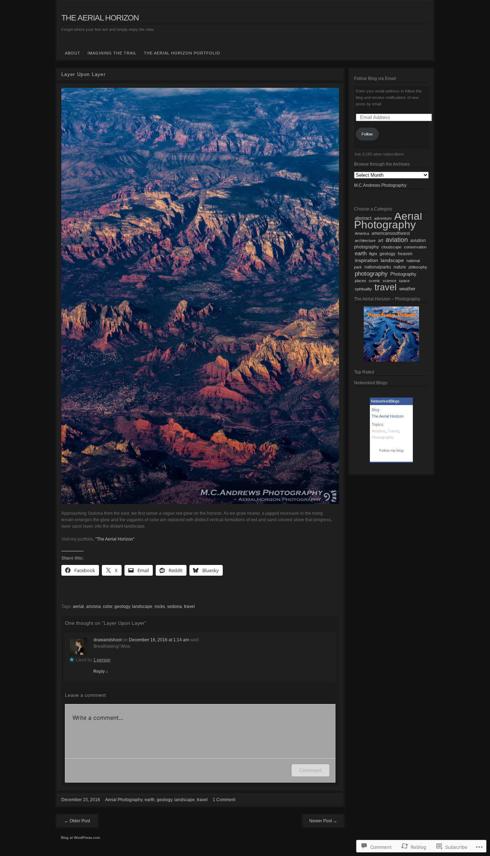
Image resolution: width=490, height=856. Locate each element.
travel (189, 606)
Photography (403, 274)
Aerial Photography (123, 799)
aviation (397, 239)
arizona (93, 606)
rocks (160, 606)
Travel (393, 431)
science (389, 281)
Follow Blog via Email (375, 78)
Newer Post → (323, 820)
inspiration (366, 260)
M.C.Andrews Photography (380, 185)
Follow (367, 134)
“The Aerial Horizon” (115, 539)
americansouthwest (391, 233)
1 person (101, 659)
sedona (174, 606)
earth (150, 799)
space (404, 281)
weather (407, 288)
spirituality (363, 289)
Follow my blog (391, 450)
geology (122, 606)
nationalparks (377, 267)
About (72, 53)
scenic (374, 281)
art (380, 240)
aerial (78, 606)
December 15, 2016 (80, 799)
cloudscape (391, 247)
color (107, 606)
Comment (310, 770)
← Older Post (77, 820)
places (360, 281)
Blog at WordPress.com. (81, 838)
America (362, 233)
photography (371, 273)
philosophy (418, 267)
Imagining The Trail (112, 53)
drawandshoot (108, 639)
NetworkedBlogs (385, 401)
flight (373, 254)
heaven (405, 254)
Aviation (378, 431)
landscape (142, 606)
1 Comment (224, 799)
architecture (365, 240)
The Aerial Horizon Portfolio (182, 53)
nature (400, 267)
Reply (100, 671)
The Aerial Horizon (100, 17)
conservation (415, 247)
